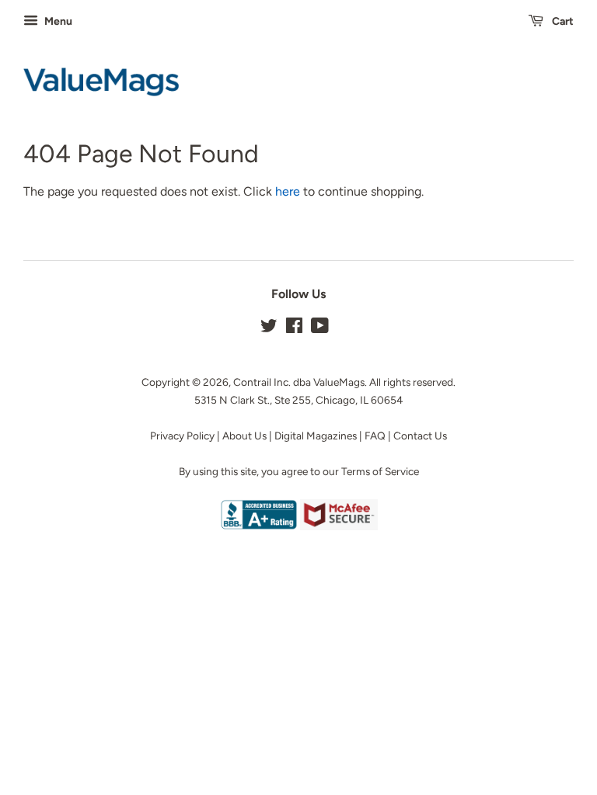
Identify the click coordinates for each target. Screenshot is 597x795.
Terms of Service (380, 471)
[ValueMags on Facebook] (294, 328)
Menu (57, 21)
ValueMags (339, 382)
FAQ (375, 435)
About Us (244, 435)
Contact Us (420, 435)
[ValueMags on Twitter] (269, 328)
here (287, 191)
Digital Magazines (315, 435)
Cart (562, 21)
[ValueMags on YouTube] (320, 328)
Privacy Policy (182, 435)
